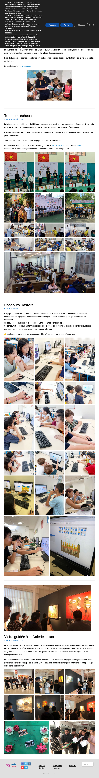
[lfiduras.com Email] (26, 767)
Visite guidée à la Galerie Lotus (29, 637)
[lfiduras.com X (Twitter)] (26, 763)
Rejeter (66, 25)
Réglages (81, 25)
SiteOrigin (53, 773)
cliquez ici (31, 37)
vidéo (78, 145)
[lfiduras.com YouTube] (22, 767)
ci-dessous (26, 66)
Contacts (72, 766)
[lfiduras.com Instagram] (29, 763)
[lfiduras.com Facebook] (22, 763)
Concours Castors (18, 305)
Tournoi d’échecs (18, 116)
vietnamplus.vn (58, 145)
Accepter (52, 25)
